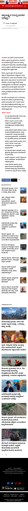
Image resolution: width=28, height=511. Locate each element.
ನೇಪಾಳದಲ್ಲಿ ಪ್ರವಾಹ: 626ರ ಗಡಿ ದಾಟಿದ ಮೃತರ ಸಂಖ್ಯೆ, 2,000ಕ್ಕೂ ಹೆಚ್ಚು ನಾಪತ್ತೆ (10, 190)
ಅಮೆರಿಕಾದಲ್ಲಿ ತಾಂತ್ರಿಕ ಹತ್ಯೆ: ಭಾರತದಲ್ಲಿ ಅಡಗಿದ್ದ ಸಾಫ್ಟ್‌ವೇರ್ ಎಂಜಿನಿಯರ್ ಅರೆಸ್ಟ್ (13, 396)
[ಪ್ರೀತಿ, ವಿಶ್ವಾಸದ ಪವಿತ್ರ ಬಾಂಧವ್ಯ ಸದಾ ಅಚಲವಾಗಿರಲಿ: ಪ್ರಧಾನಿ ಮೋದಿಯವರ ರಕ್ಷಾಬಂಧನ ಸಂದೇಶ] (23, 200)
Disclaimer (14, 496)
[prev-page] (3, 455)
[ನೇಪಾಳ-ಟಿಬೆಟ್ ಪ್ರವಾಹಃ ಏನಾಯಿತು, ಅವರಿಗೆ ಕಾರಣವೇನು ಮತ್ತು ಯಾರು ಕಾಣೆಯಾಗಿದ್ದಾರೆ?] (23, 269)
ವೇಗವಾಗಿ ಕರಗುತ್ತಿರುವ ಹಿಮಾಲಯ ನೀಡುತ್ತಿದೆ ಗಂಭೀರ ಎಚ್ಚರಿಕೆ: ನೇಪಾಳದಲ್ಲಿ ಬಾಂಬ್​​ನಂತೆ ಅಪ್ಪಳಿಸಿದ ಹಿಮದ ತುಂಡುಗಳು (10, 249)
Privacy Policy (14, 494)
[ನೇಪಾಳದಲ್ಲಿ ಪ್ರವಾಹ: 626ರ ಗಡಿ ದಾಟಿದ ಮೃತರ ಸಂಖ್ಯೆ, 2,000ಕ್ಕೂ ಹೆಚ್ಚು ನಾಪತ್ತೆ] (23, 190)
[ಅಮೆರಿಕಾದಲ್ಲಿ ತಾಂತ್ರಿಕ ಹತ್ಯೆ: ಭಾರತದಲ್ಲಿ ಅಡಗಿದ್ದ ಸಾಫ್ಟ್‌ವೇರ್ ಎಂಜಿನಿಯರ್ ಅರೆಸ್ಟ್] (23, 225)
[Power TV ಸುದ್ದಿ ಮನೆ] (4, 24)
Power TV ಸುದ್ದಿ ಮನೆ (11, 23)
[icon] (8, 484)
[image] (14, 463)
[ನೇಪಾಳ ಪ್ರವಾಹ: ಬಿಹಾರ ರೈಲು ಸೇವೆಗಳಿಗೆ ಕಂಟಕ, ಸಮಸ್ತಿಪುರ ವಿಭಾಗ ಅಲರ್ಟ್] (23, 260)
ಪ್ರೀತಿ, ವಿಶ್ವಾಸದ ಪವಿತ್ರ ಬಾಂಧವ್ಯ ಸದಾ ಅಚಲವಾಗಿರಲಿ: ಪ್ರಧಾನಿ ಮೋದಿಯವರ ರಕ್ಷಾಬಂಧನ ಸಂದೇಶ (9, 201)
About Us (6, 494)
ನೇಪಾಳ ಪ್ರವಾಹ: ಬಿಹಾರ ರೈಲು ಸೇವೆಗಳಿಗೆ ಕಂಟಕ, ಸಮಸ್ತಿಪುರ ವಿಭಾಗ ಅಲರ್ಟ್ (10, 260)
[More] (19, 180)
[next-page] (6, 455)
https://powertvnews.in (11, 26)
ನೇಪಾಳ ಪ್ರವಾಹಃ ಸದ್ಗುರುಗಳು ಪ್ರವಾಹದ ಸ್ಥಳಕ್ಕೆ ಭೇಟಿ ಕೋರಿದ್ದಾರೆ (10, 280)
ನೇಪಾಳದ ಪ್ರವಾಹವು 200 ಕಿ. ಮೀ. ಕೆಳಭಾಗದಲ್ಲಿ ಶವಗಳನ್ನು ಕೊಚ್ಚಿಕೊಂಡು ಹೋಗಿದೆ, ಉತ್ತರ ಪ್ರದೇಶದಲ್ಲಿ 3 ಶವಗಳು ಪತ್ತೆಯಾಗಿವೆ (10, 214)
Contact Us (21, 496)
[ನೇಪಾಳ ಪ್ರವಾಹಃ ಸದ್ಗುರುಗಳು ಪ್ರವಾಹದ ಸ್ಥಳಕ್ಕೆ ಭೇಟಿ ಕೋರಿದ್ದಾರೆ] (23, 280)
